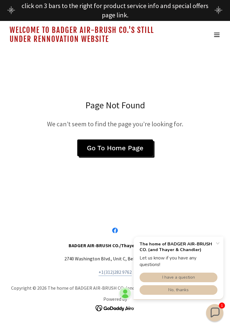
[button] (217, 35)
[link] (82, 40)
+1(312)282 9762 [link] (115, 272)
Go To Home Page (115, 148)
